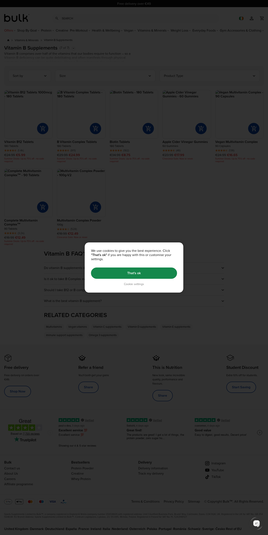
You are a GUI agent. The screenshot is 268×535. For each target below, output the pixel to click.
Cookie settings (134, 284)
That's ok (134, 273)
